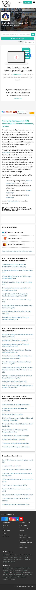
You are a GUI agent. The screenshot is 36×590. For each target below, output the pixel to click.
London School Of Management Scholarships (16, 447)
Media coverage (23, 528)
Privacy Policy (23, 525)
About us (5, 525)
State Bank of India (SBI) (15, 232)
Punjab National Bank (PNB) (16, 244)
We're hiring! (6, 522)
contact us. (18, 98)
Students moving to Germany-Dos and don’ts (15, 504)
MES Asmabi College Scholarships (12, 414)
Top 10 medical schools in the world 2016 (14, 485)
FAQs (4, 533)
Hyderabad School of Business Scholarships (15, 435)
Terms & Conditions (24, 522)
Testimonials (6, 530)
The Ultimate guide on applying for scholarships (16, 469)
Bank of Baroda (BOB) (15, 238)
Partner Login (23, 535)
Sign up (28, 2)
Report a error (23, 547)
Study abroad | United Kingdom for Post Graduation (17, 495)
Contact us (6, 536)
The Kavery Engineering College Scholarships (15, 404)
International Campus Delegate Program (25, 539)
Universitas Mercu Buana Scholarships (13, 439)
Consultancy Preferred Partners (25, 544)
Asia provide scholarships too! (11, 466)
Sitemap (21, 530)
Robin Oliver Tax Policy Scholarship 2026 (14, 381)
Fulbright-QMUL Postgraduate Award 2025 (15, 340)
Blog (4, 528)
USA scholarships (13, 201)
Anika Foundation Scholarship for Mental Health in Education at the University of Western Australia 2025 (17, 370)
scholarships (6, 152)
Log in (20, 2)
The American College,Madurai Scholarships (15, 443)
